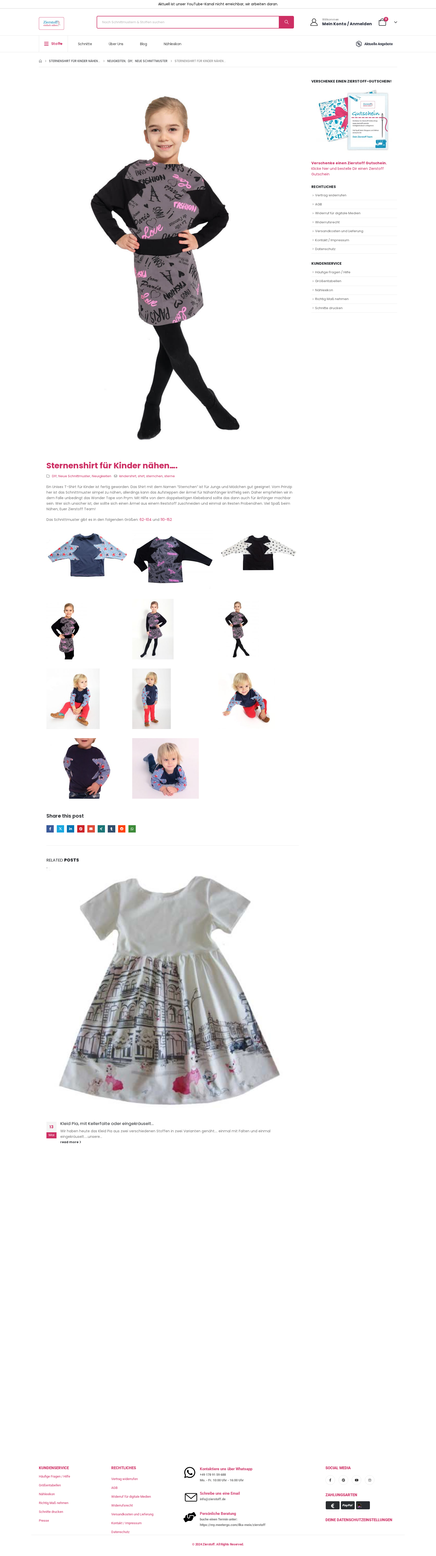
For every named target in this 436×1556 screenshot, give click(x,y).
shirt (141, 476)
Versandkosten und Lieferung (339, 231)
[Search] (286, 22)
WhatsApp (132, 829)
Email (91, 829)
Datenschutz (325, 249)
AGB (318, 204)
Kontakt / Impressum (332, 240)
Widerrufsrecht (327, 222)
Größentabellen (328, 281)
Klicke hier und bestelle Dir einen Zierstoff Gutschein (349, 168)
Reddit (121, 829)
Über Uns (116, 43)
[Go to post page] (172, 991)
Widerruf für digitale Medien (338, 213)
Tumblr (111, 829)
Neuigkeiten (101, 476)
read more (69, 1142)
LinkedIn (70, 829)
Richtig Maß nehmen (332, 299)
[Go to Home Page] (40, 61)
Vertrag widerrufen (330, 195)
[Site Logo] (51, 23)
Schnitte (85, 43)
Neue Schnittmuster (74, 476)
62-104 (146, 519)
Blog (143, 43)
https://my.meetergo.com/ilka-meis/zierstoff (232, 1525)
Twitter (60, 829)
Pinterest (81, 829)
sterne (169, 476)
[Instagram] (369, 1480)
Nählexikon (173, 43)
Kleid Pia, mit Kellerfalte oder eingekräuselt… (107, 1123)
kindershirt (127, 476)
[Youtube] (356, 1480)
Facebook (50, 829)
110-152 (166, 519)
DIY (54, 476)
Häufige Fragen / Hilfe (332, 272)
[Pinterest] (343, 1480)
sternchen (154, 476)
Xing (101, 829)
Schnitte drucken (329, 308)
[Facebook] (330, 1480)
